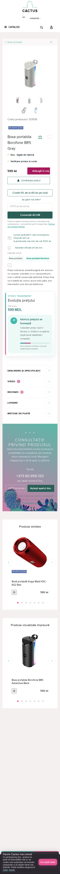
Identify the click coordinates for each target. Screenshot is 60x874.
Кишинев (35, 18)
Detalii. (12, 870)
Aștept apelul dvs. (41, 488)
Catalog (14, 27)
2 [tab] (21, 603)
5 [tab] (34, 603)
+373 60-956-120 (30, 476)
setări (5, 870)
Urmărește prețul (30, 180)
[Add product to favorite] (49, 138)
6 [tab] (38, 603)
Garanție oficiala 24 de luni (28, 247)
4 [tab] (30, 603)
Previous (8, 562)
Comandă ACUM (30, 215)
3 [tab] (26, 603)
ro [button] (23, 17)
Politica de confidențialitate (36, 502)
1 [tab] (17, 603)
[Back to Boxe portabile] (51, 42)
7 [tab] (42, 603)
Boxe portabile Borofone (38, 258)
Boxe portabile (15, 42)
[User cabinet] (51, 27)
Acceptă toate (47, 862)
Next (51, 562)
